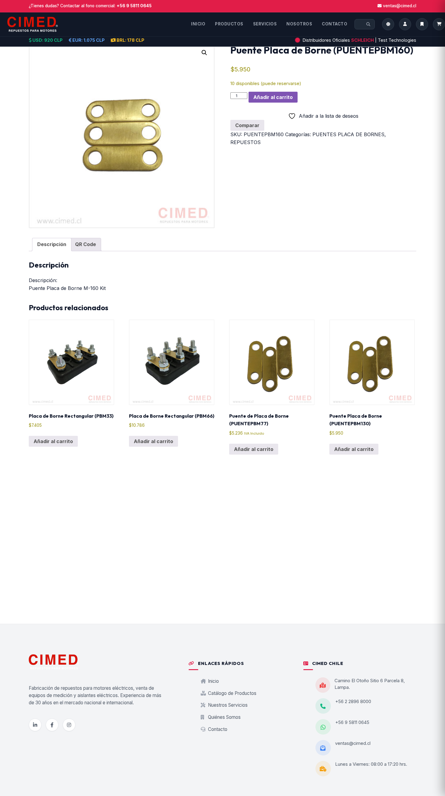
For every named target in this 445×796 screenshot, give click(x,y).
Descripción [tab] (51, 244)
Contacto (217, 729)
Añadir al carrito (273, 97)
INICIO (198, 23)
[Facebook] (52, 725)
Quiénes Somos (224, 717)
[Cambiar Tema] (388, 24)
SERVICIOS (265, 23)
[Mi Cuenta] (405, 24)
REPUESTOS (245, 142)
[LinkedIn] (35, 725)
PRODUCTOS (229, 23)
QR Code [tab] (85, 244)
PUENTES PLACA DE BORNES (348, 134)
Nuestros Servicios (227, 705)
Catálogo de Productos (231, 693)
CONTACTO (334, 23)
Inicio (213, 681)
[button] (204, 52)
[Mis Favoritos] (422, 24)
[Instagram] (69, 725)
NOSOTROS (299, 23)
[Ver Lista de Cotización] (439, 24)
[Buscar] (368, 24)
